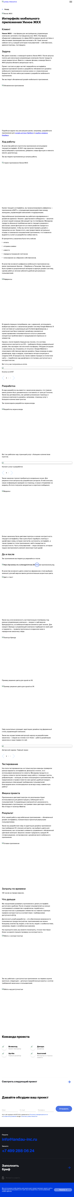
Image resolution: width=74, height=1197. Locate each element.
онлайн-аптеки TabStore (24, 133)
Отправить (64, 1109)
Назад (6, 9)
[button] (13, 378)
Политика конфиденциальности (39, 1114)
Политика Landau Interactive (29, 1116)
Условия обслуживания (9, 1116)
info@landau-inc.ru (19, 1139)
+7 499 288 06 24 (18, 1151)
